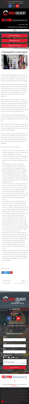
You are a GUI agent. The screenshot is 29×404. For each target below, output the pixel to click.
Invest (16, 357)
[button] (14, 30)
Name (4, 337)
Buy (6, 357)
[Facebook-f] (10, 6)
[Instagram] (13, 6)
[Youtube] (17, 6)
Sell (11, 357)
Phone (5, 343)
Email (4, 349)
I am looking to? (7, 355)
